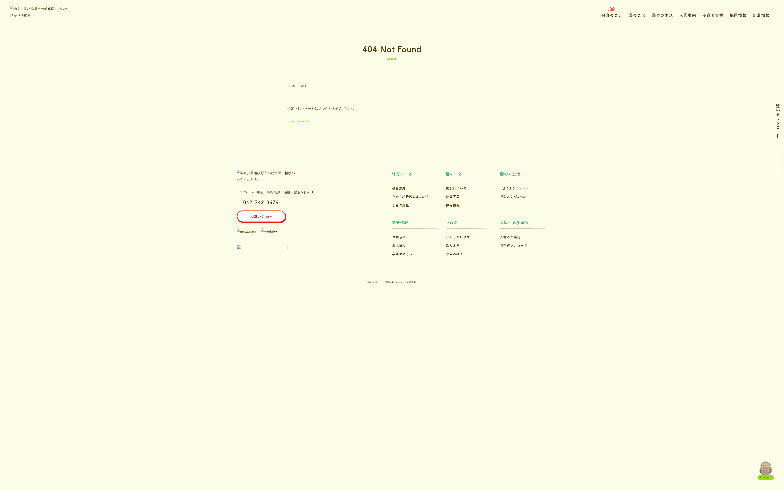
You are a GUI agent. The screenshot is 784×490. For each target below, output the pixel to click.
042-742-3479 (261, 202)
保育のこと (612, 15)
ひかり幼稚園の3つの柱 (410, 196)
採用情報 (738, 15)
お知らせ (399, 237)
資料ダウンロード (513, 245)
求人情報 (399, 245)
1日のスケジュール (514, 188)
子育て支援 (713, 15)
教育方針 (399, 188)
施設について (456, 188)
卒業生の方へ (402, 254)
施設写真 (453, 196)
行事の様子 (454, 254)
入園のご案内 (510, 237)
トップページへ (299, 121)
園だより (453, 245)
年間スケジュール (513, 196)
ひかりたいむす (458, 237)
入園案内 (687, 15)
